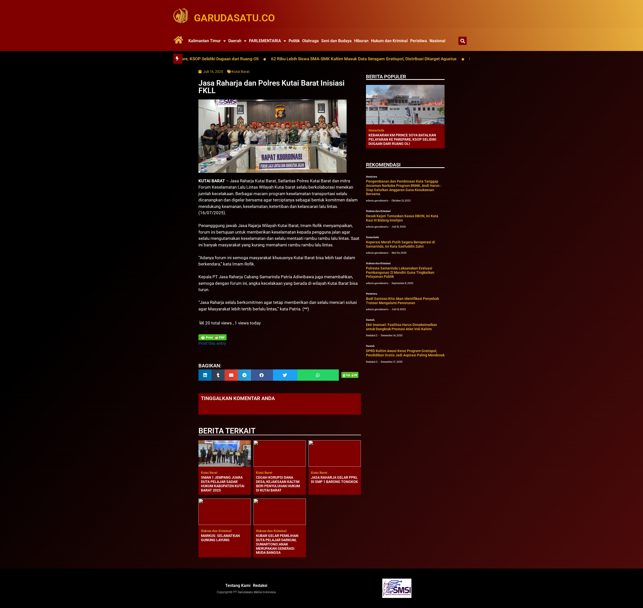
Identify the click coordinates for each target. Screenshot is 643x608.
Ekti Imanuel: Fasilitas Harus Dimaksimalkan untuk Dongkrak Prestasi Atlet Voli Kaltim (401, 327)
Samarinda (372, 237)
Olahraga (310, 40)
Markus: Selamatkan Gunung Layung (220, 538)
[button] (462, 41)
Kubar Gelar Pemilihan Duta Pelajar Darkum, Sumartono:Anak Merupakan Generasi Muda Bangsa (277, 544)
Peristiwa (418, 40)
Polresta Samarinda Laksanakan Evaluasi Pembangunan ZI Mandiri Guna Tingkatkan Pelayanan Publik (400, 272)
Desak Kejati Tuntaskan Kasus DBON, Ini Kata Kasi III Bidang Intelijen (402, 218)
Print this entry (212, 343)
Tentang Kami (237, 585)
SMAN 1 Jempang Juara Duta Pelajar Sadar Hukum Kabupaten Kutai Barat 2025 (222, 483)
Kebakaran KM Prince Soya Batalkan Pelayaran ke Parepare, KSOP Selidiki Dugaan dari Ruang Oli (402, 139)
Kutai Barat (241, 72)
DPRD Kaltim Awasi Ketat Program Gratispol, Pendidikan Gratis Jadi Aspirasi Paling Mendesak (405, 353)
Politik (294, 40)
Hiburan (361, 40)
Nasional (437, 40)
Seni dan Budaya (336, 40)
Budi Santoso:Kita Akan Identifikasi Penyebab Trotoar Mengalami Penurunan (402, 301)
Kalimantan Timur (204, 40)
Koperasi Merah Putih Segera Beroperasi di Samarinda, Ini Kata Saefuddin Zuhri (400, 244)
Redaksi (260, 585)
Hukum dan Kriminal (389, 40)
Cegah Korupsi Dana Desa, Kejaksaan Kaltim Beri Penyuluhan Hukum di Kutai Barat (278, 483)
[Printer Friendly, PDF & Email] (212, 337)
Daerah (234, 40)
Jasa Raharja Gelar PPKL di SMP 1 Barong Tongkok (334, 479)
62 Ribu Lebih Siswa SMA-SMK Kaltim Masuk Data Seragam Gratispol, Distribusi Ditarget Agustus (332, 58)
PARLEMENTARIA (265, 40)
